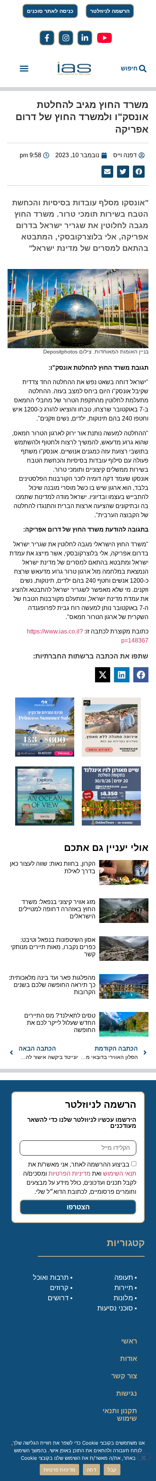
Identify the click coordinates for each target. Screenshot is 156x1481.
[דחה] (143, 1456)
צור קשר (124, 1376)
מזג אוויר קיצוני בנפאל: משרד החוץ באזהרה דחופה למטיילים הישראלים (57, 909)
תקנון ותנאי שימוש (120, 1414)
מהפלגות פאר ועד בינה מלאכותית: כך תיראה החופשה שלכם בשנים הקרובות (52, 984)
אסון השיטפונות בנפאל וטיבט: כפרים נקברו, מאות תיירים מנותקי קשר (53, 947)
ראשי (129, 1341)
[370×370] (111, 754)
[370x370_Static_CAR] (44, 823)
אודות (128, 1358)
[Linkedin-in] (84, 37)
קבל (112, 1470)
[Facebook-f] (47, 37)
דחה (91, 1470)
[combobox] (126, 68)
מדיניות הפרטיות (69, 1173)
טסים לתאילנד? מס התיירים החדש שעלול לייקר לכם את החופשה (59, 1022)
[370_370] (44, 754)
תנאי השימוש (119, 1173)
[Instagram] (65, 37)
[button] (24, 68)
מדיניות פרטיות (60, 1470)
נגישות (126, 1393)
